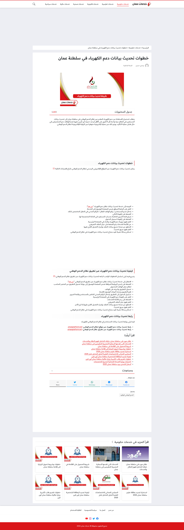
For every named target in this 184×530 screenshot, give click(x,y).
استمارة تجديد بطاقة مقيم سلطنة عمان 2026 (113, 351)
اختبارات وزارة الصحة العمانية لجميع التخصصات (112, 362)
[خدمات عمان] (141, 4)
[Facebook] (97, 518)
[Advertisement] (92, 25)
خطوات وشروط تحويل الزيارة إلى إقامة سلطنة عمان (111, 349)
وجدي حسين (140, 65)
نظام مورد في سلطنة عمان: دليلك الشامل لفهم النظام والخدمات (107, 341)
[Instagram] (90, 518)
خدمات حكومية (135, 48)
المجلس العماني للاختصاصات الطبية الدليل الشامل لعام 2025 (107, 354)
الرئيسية (145, 48)
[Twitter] (93, 518)
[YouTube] (86, 518)
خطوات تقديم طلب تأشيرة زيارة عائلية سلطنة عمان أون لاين (108, 359)
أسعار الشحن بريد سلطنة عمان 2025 (117, 364)
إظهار (54, 112)
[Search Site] (34, 4)
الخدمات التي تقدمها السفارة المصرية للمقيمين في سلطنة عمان (106, 344)
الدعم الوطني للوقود (126, 395)
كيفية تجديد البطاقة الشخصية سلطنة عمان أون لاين (111, 356)
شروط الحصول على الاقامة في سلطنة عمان (114, 346)
